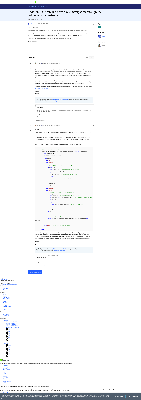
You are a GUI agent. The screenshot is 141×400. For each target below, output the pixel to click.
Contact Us (5, 320)
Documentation (6, 297)
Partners (5, 305)
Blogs (4, 301)
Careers (4, 372)
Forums (4, 300)
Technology (5, 367)
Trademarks (96, 389)
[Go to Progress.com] (5, 360)
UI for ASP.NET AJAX (42, 6)
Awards (5, 368)
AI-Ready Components (11, 284)
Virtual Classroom (7, 306)
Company (5, 365)
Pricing (4, 289)
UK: (11, 323)
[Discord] (7, 341)
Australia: (12, 327)
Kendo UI (2, 282)
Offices (4, 373)
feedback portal (65, 99)
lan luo (31, 23)
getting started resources (59, 101)
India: (11, 324)
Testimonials (6, 315)
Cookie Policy (54, 396)
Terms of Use (6, 392)
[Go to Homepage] (35, 4)
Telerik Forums (32, 6)
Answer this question (35, 272)
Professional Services (8, 304)
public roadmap (55, 99)
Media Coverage (7, 371)
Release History (6, 298)
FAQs (4, 309)
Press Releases (6, 369)
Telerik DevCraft (4, 279)
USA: (11, 322)
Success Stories (6, 314)
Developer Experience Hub (9, 294)
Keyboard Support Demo (41, 88)
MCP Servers (3, 284)
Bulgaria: (12, 326)
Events (4, 308)
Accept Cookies (119, 396)
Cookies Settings (133, 396)
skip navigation (31, 4)
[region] (70, 396)
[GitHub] (7, 339)
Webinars (5, 302)
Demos (4, 296)
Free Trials (5, 288)
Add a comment (32, 50)
